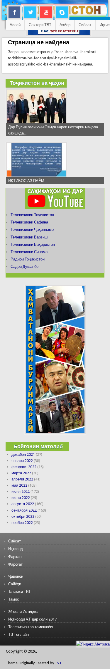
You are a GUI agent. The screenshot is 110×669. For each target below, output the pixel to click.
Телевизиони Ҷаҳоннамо (32, 229)
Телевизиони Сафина (29, 222)
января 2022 (22, 460)
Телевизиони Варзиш (29, 237)
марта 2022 (21, 473)
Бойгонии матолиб (38, 446)
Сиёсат (85, 25)
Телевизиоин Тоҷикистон (32, 215)
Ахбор (65, 25)
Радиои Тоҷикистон (28, 259)
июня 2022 (20, 491)
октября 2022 (22, 516)
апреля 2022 (22, 479)
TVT (58, 663)
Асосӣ (15, 25)
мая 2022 (19, 485)
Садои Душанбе (24, 266)
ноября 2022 (22, 522)
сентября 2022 (24, 510)
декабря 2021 (23, 454)
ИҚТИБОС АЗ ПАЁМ (26, 181)
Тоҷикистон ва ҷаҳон (37, 83)
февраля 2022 (23, 467)
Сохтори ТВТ (40, 25)
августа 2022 (22, 504)
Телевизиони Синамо (29, 252)
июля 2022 (20, 497)
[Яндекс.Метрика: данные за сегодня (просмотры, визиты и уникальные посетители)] (93, 644)
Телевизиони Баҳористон (33, 244)
